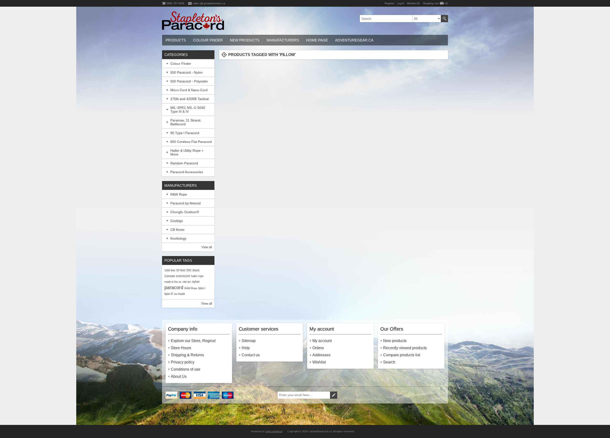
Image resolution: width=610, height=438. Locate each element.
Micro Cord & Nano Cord (189, 90)
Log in (400, 3)
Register (389, 3)
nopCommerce (274, 431)
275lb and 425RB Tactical (189, 99)
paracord (173, 287)
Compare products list (401, 355)
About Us (179, 376)
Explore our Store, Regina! (193, 341)
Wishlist (319, 362)
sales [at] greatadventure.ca (209, 3)
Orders (318, 348)
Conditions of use (185, 369)
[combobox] (400, 18)
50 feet (180, 270)
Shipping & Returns (187, 355)
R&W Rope (178, 194)
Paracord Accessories (186, 172)
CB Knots (177, 230)
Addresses (321, 355)
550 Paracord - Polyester (189, 81)
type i (201, 288)
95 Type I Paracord (184, 133)
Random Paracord (184, 163)
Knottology (178, 238)
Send (333, 395)
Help (246, 348)
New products (395, 341)
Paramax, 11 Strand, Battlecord (185, 122)
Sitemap (249, 341)
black (196, 270)
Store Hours (181, 348)
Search (444, 18)
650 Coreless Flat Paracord (191, 142)
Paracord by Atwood (185, 203)
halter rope (197, 276)
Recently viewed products (405, 348)
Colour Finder (180, 63)
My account (322, 341)
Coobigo (176, 221)
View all (206, 247)
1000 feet (169, 270)
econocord (183, 275)
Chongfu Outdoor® (184, 212)
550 (188, 270)
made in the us (172, 281)
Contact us (251, 355)
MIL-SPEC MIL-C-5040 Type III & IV (187, 109)
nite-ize (187, 281)
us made (179, 293)
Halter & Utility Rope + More (186, 152)
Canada (169, 275)
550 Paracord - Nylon (186, 72)
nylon (195, 281)
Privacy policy (182, 362)
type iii (168, 293)
